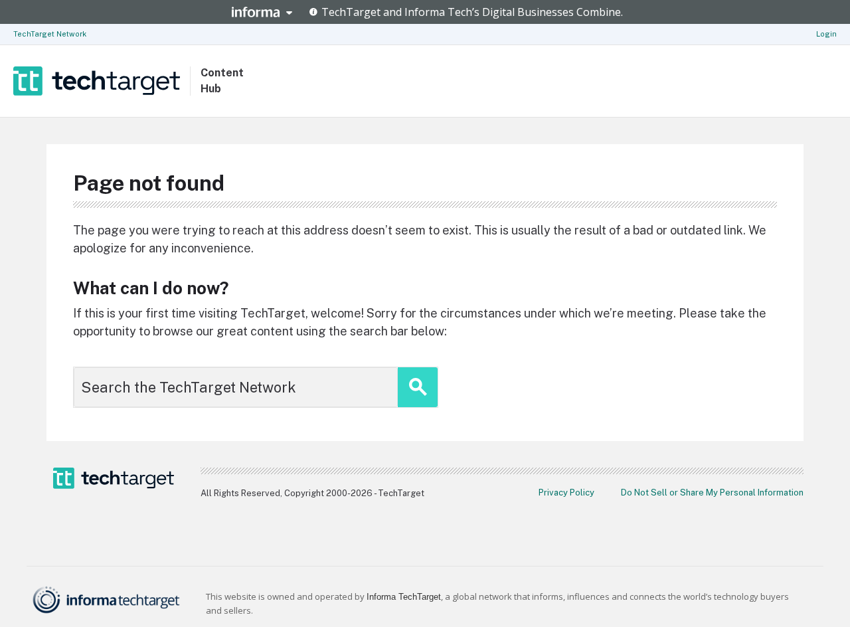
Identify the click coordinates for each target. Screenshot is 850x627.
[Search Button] (418, 387)
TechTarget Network (49, 34)
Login (826, 34)
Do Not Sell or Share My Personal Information (712, 492)
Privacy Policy (566, 492)
